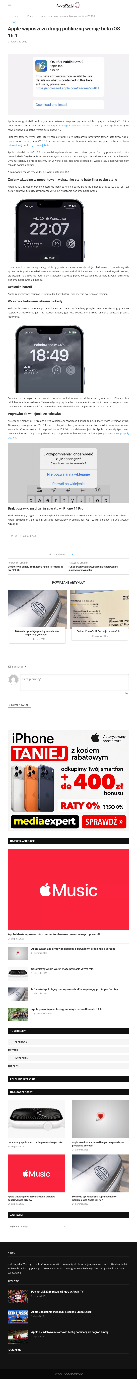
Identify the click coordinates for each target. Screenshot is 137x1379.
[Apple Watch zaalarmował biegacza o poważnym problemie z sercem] (18, 953)
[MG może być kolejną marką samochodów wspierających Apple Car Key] (37, 609)
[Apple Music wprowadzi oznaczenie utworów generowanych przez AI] (68, 889)
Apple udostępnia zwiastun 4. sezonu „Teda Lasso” (62, 1311)
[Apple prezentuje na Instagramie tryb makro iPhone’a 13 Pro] (18, 1014)
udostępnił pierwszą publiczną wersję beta (83, 125)
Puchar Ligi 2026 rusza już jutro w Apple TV (57, 1291)
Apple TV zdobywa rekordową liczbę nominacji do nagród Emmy (69, 1332)
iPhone (30, 16)
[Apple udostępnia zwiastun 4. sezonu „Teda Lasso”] (18, 1316)
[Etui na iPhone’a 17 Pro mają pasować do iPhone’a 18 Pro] (99, 609)
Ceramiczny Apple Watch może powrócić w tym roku (62, 969)
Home (16, 16)
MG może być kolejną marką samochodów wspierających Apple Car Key (74, 989)
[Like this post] (75, 554)
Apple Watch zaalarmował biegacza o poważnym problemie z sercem (73, 948)
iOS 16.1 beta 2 (29, 536)
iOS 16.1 (13, 536)
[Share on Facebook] (79, 554)
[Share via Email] (88, 554)
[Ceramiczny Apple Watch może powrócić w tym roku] (18, 974)
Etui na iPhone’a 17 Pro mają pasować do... (99, 631)
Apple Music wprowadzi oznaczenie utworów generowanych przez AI (54, 934)
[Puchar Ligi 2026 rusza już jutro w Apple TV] (18, 1296)
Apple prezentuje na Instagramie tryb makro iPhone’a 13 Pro (67, 1009)
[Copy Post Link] (83, 554)
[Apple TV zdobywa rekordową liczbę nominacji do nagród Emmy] (18, 1337)
